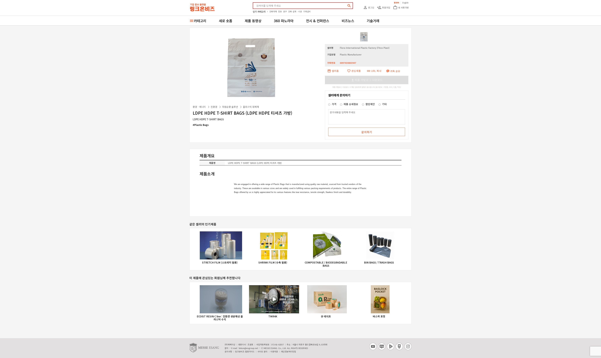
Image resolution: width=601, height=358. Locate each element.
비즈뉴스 (348, 20)
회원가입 (383, 7)
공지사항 (228, 351)
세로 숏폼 (225, 20)
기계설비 (307, 11)
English (405, 2)
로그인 (368, 7)
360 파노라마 (283, 20)
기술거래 (373, 20)
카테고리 (200, 20)
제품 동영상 (253, 20)
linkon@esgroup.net (248, 348)
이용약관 (274, 351)
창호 (280, 11)
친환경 (214, 106)
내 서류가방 (401, 7)
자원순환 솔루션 (230, 106)
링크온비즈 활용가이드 (244, 351)
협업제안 (370, 104)
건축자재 (273, 11)
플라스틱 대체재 (251, 106)
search (349, 6)
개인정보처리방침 (288, 351)
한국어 (396, 2)
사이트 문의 (262, 351)
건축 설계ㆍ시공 (295, 11)
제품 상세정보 (351, 104)
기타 (384, 104)
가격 (334, 104)
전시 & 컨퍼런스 (317, 20)
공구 (285, 11)
